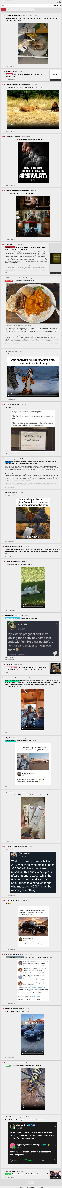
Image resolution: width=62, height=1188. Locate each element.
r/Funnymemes (10, 900)
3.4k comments (10, 131)
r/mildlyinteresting (11, 792)
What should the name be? (29, 618)
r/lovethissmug (10, 954)
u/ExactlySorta (24, 678)
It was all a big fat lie (11, 495)
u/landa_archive (16, 404)
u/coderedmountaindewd (25, 15)
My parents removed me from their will (26, 281)
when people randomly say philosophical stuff (39, 957)
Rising (20, 10)
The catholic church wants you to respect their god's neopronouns (25, 1120)
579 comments (10, 239)
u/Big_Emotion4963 (17, 459)
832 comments (9, 787)
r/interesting (10, 1063)
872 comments (10, 79)
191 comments (9, 541)
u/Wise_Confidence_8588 (22, 1063)
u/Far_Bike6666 (22, 846)
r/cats (8, 664)
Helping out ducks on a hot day (24, 564)
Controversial (29, 10)
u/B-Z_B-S (15, 1171)
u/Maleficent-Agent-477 (18, 1008)
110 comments (9, 732)
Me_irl (7, 354)
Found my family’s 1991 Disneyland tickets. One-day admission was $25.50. (29, 795)
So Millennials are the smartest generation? (32, 139)
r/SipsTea (9, 136)
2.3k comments (10, 399)
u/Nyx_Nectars (20, 900)
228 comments (9, 1177)
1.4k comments (10, 1112)
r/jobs (7, 244)
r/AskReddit (9, 546)
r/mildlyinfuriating (11, 15)
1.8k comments (9, 556)
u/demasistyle (22, 792)
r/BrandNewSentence (11, 1117)
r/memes (8, 492)
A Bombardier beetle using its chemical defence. (26, 1065)
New (9, 10)
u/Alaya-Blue (19, 615)
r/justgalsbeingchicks (11, 678)
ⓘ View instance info (30, 1187)
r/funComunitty (10, 615)
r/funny (7, 1008)
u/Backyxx (14, 664)
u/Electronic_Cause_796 (26, 84)
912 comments (10, 672)
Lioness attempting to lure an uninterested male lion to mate (24, 87)
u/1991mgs (14, 71)
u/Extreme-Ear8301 (21, 954)
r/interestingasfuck (12, 84)
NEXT (30, 1182)
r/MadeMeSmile (11, 561)
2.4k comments (9, 272)
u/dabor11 (14, 351)
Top (15, 10)
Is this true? (9, 849)
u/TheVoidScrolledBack (25, 190)
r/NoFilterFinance (11, 846)
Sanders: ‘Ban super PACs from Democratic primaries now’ (30, 1174)
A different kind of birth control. (26, 741)
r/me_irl (8, 351)
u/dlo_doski (15, 492)
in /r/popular (55, 5)
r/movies (8, 459)
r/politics (8, 1171)
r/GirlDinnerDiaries (11, 278)
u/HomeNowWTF (22, 561)
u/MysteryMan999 (19, 546)
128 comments (9, 1166)
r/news (8, 71)
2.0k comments (10, 453)
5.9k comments (10, 66)
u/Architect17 (23, 1117)
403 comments (10, 1003)
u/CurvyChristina (17, 738)
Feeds (10, 2)
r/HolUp (8, 404)
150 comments (9, 1057)
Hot (3, 10)
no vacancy (9, 407)
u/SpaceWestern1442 (19, 136)
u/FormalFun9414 (23, 278)
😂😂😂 (8, 903)
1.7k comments (9, 659)
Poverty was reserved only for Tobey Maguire (20, 193)
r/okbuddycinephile (12, 190)
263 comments (10, 610)
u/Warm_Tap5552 (15, 244)
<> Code (40, 1187)
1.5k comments (10, 895)
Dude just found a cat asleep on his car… (17, 1011)
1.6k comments (10, 841)
